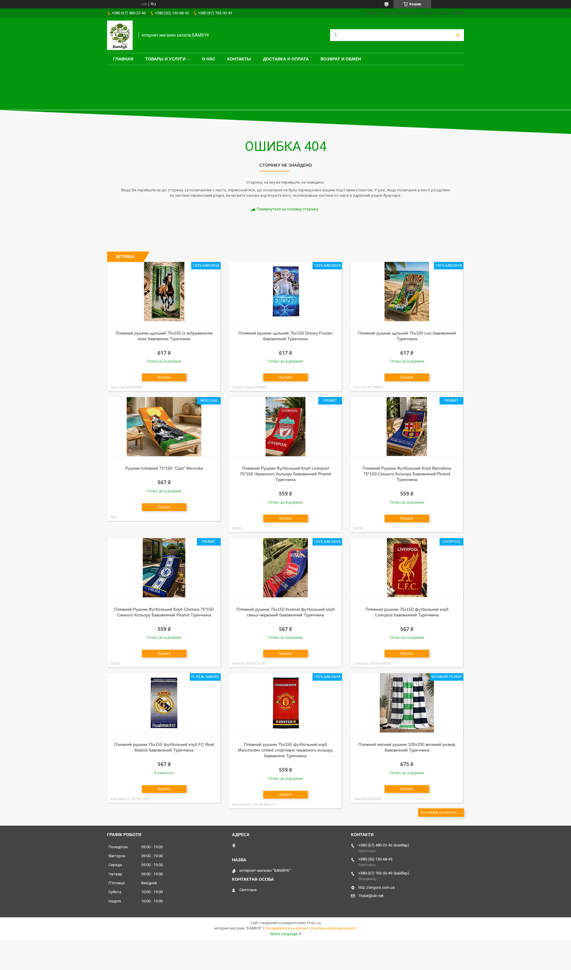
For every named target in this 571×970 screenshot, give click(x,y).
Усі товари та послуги (438, 812)
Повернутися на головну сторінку (287, 209)
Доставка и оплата (286, 59)
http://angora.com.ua (376, 887)
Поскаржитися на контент (287, 928)
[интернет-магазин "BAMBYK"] (120, 35)
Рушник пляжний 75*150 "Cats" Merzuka (164, 468)
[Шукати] (458, 35)
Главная (123, 59)
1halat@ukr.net (371, 896)
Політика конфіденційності (334, 928)
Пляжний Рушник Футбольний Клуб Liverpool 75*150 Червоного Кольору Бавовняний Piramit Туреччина (285, 474)
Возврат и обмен (341, 59)
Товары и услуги (165, 59)
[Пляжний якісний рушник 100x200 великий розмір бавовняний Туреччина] (407, 703)
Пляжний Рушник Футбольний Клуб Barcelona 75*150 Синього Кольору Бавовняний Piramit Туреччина (407, 474)
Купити (164, 377)
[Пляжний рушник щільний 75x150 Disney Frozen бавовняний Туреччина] (285, 291)
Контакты (239, 59)
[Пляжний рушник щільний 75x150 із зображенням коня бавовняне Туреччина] (164, 291)
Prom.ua (314, 923)
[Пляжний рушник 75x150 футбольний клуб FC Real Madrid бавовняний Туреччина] (164, 703)
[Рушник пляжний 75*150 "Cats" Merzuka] (164, 427)
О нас (208, 59)
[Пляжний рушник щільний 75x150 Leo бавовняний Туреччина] (407, 291)
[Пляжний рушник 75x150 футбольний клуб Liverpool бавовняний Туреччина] (407, 568)
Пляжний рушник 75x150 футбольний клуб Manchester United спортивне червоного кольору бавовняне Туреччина (285, 750)
